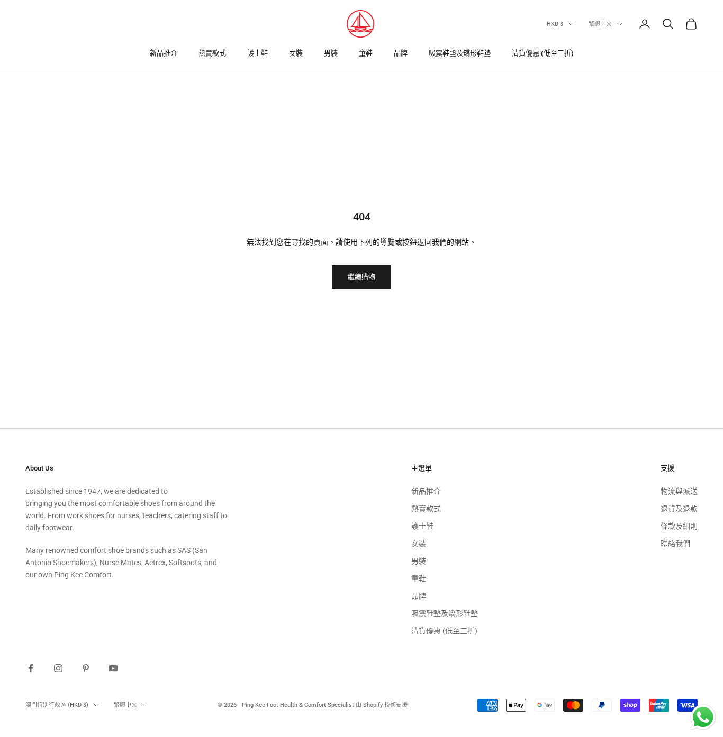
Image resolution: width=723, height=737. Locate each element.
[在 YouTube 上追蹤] (113, 668)
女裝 (296, 53)
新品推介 (163, 53)
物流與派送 (679, 491)
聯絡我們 (675, 543)
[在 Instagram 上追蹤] (58, 668)
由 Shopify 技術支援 (382, 705)
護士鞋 (257, 53)
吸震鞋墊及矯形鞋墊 (460, 53)
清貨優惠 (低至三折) (543, 53)
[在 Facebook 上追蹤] (30, 668)
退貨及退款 (679, 508)
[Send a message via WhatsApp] (703, 717)
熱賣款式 (212, 53)
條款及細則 (679, 526)
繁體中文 (600, 24)
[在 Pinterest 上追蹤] (85, 668)
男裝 (331, 53)
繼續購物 (361, 277)
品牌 (401, 53)
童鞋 (366, 53)
